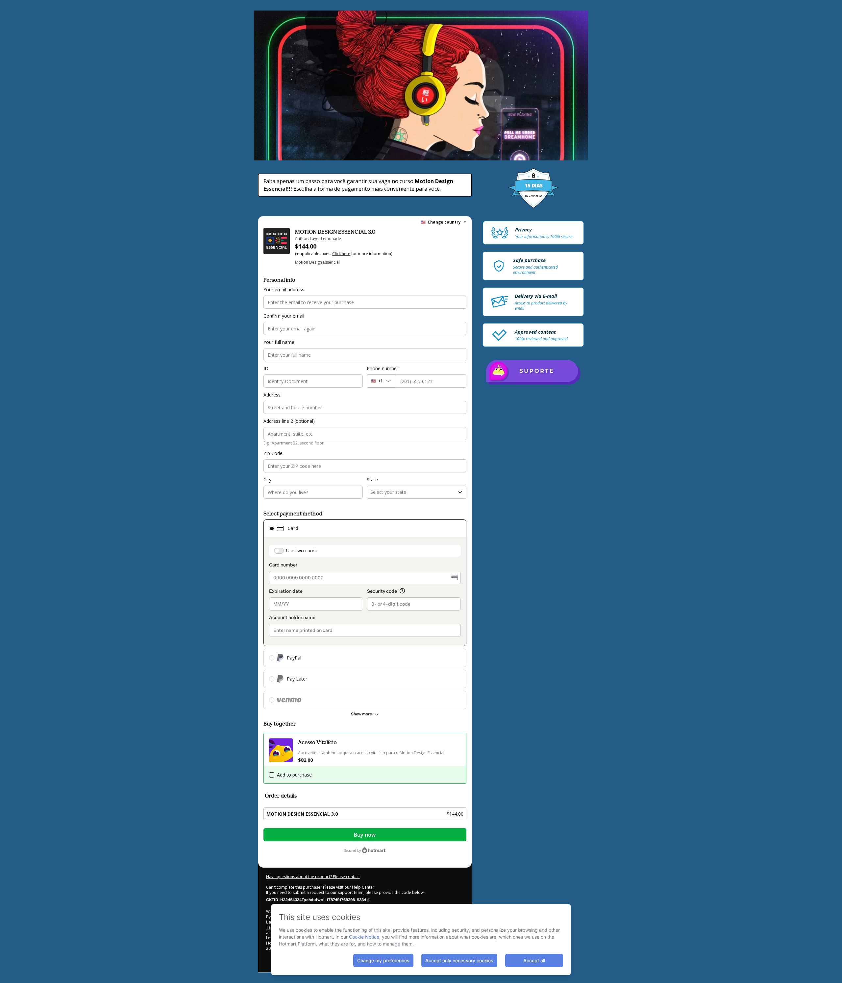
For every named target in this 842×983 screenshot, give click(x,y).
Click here (341, 253)
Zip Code (273, 453)
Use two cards (301, 550)
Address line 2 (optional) (289, 421)
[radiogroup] (364, 614)
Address (272, 395)
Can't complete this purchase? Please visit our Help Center (320, 887)
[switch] (279, 550)
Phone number (382, 368)
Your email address (283, 289)
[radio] (271, 528)
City (267, 479)
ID (265, 368)
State (372, 479)
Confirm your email (283, 316)
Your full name (278, 342)
